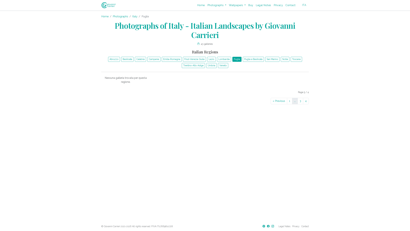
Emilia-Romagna (171, 59)
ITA (304, 5)
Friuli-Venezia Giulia (194, 59)
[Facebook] (268, 226)
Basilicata (127, 59)
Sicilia (285, 59)
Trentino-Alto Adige (193, 65)
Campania (154, 59)
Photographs (120, 16)
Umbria (211, 65)
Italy (134, 16)
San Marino (272, 59)
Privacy (278, 5)
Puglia (237, 59)
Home (201, 5)
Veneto (223, 65)
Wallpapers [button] (236, 5)
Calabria (140, 59)
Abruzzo (114, 59)
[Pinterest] (264, 226)
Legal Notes (263, 5)
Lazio (211, 59)
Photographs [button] (215, 5)
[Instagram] (273, 226)
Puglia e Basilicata (253, 59)
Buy (250, 5)
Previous (279, 101)
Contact (290, 5)
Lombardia (224, 59)
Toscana (296, 59)
